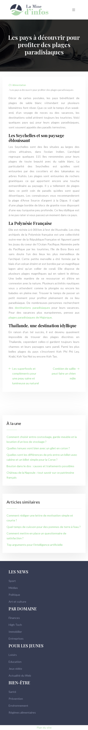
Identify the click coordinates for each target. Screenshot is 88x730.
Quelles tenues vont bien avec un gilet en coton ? (38, 448)
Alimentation (19, 85)
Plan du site (44, 727)
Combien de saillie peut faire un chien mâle (64, 373)
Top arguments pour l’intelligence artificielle (35, 544)
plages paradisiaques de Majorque (30, 317)
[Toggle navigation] (73, 10)
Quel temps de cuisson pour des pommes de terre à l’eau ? (44, 527)
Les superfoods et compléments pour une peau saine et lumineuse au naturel (25, 376)
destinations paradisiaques (32, 307)
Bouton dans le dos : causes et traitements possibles (40, 466)
